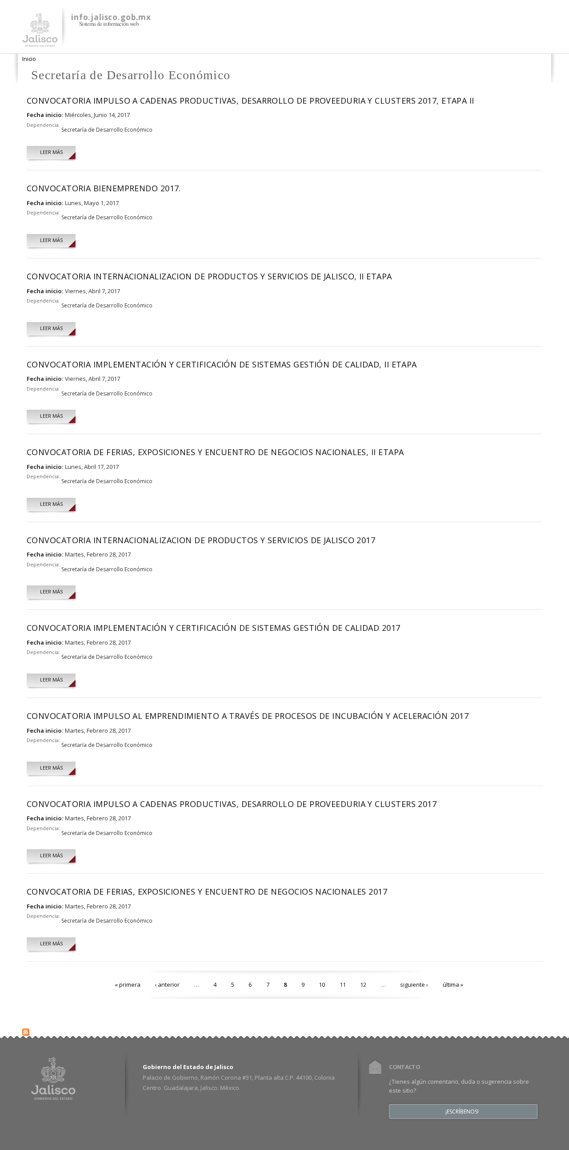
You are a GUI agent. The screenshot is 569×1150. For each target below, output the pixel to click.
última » (453, 985)
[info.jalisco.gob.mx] (40, 41)
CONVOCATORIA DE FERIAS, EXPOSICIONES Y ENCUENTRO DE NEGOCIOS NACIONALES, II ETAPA (215, 452)
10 (322, 985)
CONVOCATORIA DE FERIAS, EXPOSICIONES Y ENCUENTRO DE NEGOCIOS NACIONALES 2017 (207, 891)
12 (363, 985)
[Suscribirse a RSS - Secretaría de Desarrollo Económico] (25, 1030)
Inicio (29, 59)
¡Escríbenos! (462, 1111)
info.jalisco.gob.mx (111, 17)
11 (343, 985)
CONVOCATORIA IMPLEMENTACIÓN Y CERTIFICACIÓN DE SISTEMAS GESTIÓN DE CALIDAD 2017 (214, 627)
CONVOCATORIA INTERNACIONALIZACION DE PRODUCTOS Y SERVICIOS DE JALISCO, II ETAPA (209, 276)
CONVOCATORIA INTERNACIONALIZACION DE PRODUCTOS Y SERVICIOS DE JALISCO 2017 (201, 540)
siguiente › (414, 985)
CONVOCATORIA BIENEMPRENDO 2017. (104, 188)
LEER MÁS (51, 152)
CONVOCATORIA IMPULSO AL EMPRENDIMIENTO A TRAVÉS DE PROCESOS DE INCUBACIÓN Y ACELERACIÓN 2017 (248, 715)
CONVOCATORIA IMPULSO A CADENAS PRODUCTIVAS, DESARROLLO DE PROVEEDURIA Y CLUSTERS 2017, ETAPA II (250, 100)
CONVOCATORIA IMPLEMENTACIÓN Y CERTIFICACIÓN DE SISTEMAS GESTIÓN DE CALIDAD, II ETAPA (222, 364)
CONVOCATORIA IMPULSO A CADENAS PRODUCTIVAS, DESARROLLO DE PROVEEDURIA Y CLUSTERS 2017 (232, 804)
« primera (127, 985)
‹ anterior (167, 985)
